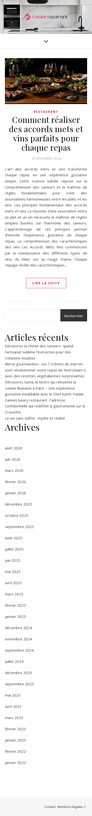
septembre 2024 (19, 650)
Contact (49, 807)
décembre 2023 (18, 672)
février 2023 (15, 728)
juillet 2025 (14, 549)
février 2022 (15, 751)
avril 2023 (13, 706)
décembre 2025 (18, 504)
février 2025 (15, 605)
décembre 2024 (18, 627)
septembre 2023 (19, 683)
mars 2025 (14, 594)
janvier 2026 (15, 492)
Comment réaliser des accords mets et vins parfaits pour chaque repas (46, 133)
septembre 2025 (19, 526)
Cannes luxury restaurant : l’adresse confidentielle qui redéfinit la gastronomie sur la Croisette (45, 406)
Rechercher (73, 315)
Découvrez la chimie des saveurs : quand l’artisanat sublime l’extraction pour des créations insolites (39, 351)
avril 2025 (13, 582)
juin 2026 (12, 459)
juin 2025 (12, 560)
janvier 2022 (15, 762)
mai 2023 (13, 695)
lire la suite (46, 283)
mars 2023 (14, 717)
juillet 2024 (14, 661)
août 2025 (13, 537)
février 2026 (15, 481)
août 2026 (13, 447)
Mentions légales (70, 807)
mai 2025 (13, 571)
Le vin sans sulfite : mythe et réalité (35, 418)
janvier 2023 (15, 740)
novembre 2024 (18, 638)
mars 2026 (14, 470)
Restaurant (46, 112)
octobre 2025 (16, 515)
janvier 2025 (15, 616)
